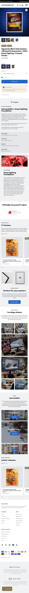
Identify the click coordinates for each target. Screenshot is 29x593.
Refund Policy (19, 516)
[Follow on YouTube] (13, 545)
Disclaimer (18, 523)
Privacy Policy (19, 514)
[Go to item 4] (17, 40)
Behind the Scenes (5, 518)
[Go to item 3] (12, 40)
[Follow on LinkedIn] (17, 545)
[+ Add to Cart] (21, 256)
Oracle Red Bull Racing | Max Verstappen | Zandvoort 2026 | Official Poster (12, 261)
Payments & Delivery (5, 531)
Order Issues (4, 536)
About (2, 514)
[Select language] (23, 5)
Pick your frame (14, 302)
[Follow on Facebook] (2, 545)
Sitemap (18, 525)
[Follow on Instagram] (9, 545)
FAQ (2, 540)
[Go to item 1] (3, 40)
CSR (2, 523)
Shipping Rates (4, 534)
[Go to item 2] (8, 40)
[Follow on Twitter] (6, 545)
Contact (3, 538)
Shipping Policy (19, 520)
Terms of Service (19, 518)
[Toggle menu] (26, 5)
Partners (3, 520)
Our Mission (3, 516)
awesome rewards (11, 90)
